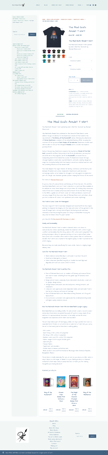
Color (70, 57)
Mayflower (72, 103)
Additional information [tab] (72, 114)
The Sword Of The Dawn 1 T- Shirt (64, 219)
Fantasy (89, 101)
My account (54, 448)
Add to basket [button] (51, 410)
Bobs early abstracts (55, 439)
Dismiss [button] (104, 452)
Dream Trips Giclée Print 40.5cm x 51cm (61, 396)
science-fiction (73, 106)
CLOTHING (82, 93)
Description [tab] (60, 114)
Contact (54, 443)
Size (70, 65)
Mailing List (54, 446)
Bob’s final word (55, 441)
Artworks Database (54, 432)
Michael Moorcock (83, 103)
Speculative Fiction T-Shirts (78, 97)
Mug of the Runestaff (48, 393)
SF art (81, 106)
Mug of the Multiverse (87, 393)
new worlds (77, 104)
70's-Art (75, 101)
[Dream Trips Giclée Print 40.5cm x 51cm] (61, 381)
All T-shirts (80, 91)
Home (14, 17)
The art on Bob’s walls (55, 437)
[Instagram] (95, 5)
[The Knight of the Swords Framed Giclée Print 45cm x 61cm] (74, 381)
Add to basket (87, 80)
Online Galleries (54, 435)
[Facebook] (93, 5)
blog (46, 5)
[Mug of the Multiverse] (87, 381)
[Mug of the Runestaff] (48, 381)
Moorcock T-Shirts (80, 95)
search (92, 436)
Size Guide (72, 77)
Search (15, 32)
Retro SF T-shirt (86, 104)
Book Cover (82, 101)
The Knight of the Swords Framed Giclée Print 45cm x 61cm (74, 398)
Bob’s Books (70, 5)
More (79, 5)
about (38, 5)
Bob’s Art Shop (57, 5)
